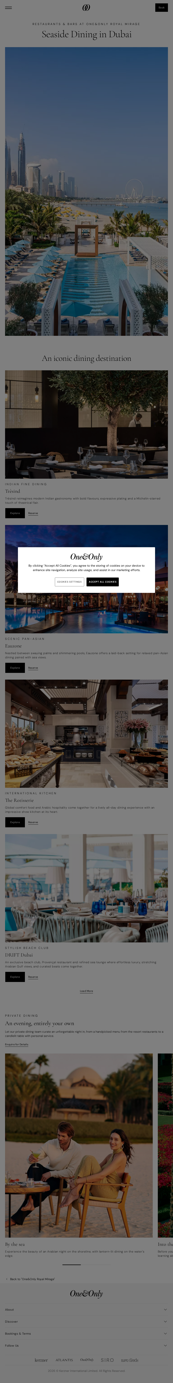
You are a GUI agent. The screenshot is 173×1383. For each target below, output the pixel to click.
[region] (86, 570)
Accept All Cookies (102, 581)
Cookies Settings (69, 581)
